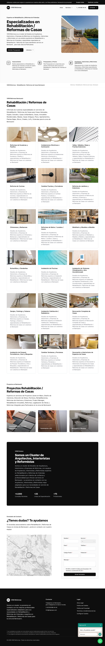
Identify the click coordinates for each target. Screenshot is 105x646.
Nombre (66, 538)
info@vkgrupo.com (51, 610)
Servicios (68, 7)
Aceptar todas (80, 2)
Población (84, 552)
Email (66, 545)
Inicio (61, 7)
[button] (29, 555)
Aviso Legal (80, 603)
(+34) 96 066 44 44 (51, 607)
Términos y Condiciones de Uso (74, 570)
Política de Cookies (82, 605)
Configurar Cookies (82, 613)
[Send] (100, 634)
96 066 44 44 (82, 7)
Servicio (83, 538)
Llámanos (29, 50)
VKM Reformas (16, 7)
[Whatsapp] (100, 641)
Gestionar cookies (93, 2)
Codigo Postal (68, 552)
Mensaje (66, 559)
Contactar (92, 7)
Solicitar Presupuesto (14, 50)
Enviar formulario (80, 574)
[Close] (100, 625)
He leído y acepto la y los (78, 569)
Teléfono (83, 545)
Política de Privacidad (82, 568)
